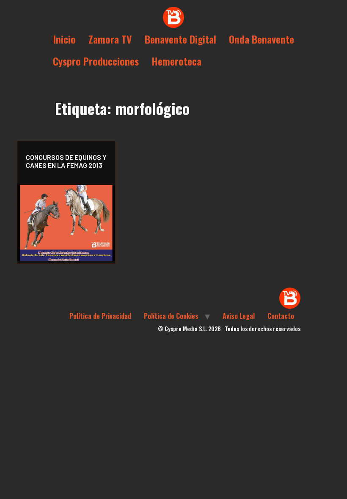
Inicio (64, 39)
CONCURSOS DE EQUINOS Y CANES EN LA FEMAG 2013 (66, 161)
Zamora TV (110, 39)
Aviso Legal (239, 316)
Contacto (280, 316)
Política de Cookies (171, 316)
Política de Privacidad (100, 316)
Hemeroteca (176, 61)
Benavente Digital (180, 39)
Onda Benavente (261, 39)
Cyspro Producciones (96, 61)
